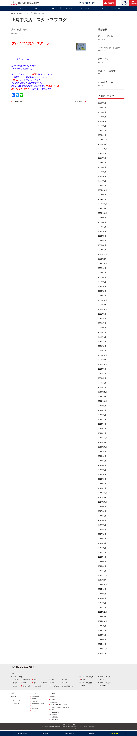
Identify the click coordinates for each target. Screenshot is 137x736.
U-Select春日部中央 (67, 686)
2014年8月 (102, 626)
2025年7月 (102, 162)
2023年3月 (102, 245)
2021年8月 (102, 318)
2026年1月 (102, 135)
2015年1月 (102, 607)
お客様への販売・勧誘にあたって (58, 704)
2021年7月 (102, 323)
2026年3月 (102, 126)
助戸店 (83, 685)
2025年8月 (102, 158)
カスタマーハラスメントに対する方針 (59, 707)
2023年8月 (102, 222)
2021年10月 (102, 309)
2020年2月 (102, 387)
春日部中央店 (26, 679)
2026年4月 (102, 121)
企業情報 (117, 8)
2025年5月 (102, 172)
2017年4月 (102, 529)
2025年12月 (102, 140)
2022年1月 (102, 295)
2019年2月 (102, 429)
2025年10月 (102, 149)
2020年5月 (102, 378)
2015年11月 (102, 580)
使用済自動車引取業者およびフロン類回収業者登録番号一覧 (81, 726)
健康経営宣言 (53, 714)
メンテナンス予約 (68, 733)
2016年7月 (102, 552)
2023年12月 (102, 204)
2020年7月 (102, 373)
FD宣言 (52, 709)
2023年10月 (102, 213)
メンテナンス (85, 8)
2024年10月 (102, 190)
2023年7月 (102, 227)
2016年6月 (102, 557)
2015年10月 (102, 584)
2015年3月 (102, 598)
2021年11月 (102, 305)
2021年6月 (102, 328)
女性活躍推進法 (54, 717)
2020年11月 (102, 360)
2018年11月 (102, 442)
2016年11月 (102, 543)
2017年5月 (102, 525)
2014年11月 (102, 617)
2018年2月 (102, 484)
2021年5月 (102, 332)
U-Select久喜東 (54, 686)
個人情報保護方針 (54, 712)
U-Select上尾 (37, 686)
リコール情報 (35, 708)
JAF (33, 706)
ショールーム (19, 8)
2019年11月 (102, 396)
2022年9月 (102, 268)
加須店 (52, 679)
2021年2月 (102, 346)
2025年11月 (102, 144)
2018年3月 (102, 479)
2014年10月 (102, 621)
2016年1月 (102, 571)
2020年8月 (102, 369)
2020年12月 (102, 355)
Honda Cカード (35, 711)
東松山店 (64, 683)
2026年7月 (102, 107)
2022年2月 (102, 291)
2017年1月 (102, 539)
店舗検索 (91, 733)
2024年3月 (102, 199)
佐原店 (83, 679)
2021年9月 (102, 314)
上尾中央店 (16, 679)
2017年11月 (102, 497)
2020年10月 (102, 364)
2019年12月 (102, 392)
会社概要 (52, 699)
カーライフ (101, 8)
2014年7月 (102, 630)
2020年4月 (102, 383)
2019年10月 (102, 401)
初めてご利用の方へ (89, 3)
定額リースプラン (36, 701)
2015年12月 (102, 575)
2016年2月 (102, 566)
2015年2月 (102, 603)
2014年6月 (102, 635)
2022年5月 (102, 282)
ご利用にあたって (54, 719)
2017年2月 (102, 534)
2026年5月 (102, 117)
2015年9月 (102, 589)
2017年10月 (102, 502)
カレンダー (125, 4)
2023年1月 (102, 250)
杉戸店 (52, 683)
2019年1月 (102, 433)
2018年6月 (102, 465)
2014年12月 (102, 612)
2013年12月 (102, 649)
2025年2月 (102, 185)
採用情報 (110, 3)
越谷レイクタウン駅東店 (40, 683)
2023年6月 (102, 231)
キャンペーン (68, 8)
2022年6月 (102, 277)
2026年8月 (102, 103)
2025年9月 (102, 153)
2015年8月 (102, 594)
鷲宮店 (15, 683)
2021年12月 (102, 300)
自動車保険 (34, 698)
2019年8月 (102, 406)
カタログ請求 (132, 4)
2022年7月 (102, 272)
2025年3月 (102, 181)
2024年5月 (102, 195)
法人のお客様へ (54, 702)
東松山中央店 (26, 686)
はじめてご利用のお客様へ (38, 703)
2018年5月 (102, 470)
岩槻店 (24, 683)
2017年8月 (102, 511)
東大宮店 (64, 679)
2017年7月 (102, 516)
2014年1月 (102, 644)
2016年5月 (102, 561)
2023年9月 (102, 217)
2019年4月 (102, 424)
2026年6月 (102, 112)
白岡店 (35, 679)
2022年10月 (102, 263)
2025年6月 (102, 167)
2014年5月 (102, 639)
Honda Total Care (36, 696)
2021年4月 (102, 337)
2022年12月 (102, 254)
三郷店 (15, 686)
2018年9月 (102, 451)
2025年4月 (102, 176)
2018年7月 (102, 461)
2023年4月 (102, 240)
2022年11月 (102, 259)
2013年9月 (102, 653)
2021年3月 (102, 341)
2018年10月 (102, 447)
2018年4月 (102, 474)
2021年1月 (102, 350)
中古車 (52, 8)
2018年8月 (102, 456)
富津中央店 (103, 685)
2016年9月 (102, 548)
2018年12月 (102, 438)
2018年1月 (102, 488)
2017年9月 (102, 506)
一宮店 (102, 679)
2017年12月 (102, 493)
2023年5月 (102, 236)
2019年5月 (102, 419)
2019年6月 (102, 415)
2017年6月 (102, 520)
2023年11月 (102, 208)
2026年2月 (102, 130)
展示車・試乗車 (22, 733)
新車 (36, 8)
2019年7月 (102, 410)
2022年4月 (102, 286)
